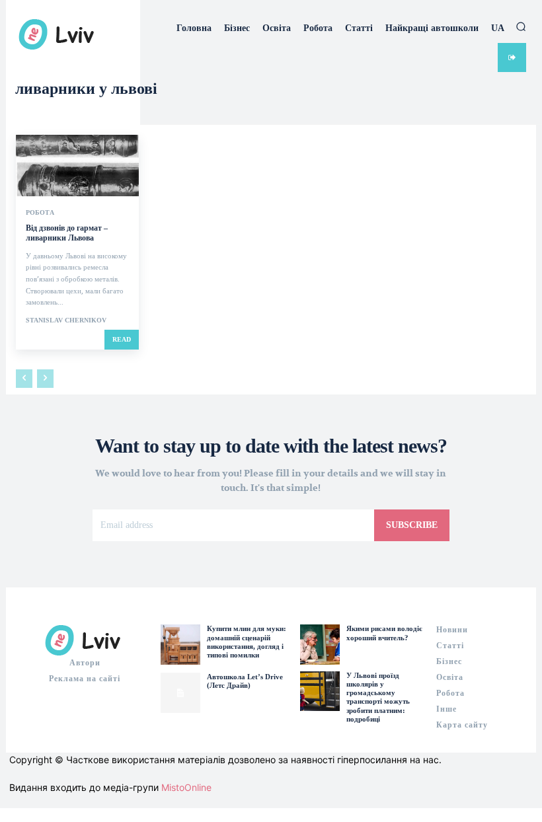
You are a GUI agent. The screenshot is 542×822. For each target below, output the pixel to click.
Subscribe (412, 525)
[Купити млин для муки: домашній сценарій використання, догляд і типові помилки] (180, 644)
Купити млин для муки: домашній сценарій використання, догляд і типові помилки (246, 641)
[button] (521, 26)
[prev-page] (24, 378)
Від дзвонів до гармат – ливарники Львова (67, 233)
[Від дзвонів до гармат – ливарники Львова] (77, 165)
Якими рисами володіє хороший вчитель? (384, 632)
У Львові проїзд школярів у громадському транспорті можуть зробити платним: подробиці (378, 697)
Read (121, 339)
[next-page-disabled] (45, 378)
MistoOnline (186, 787)
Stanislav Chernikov (66, 320)
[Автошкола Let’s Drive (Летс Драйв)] (180, 692)
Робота (40, 212)
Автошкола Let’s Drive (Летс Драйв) (245, 681)
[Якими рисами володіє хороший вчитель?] (320, 644)
